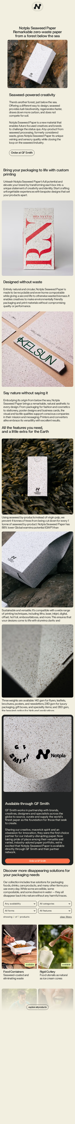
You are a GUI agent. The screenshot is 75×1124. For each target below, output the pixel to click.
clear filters (66, 917)
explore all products (37, 1007)
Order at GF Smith (22, 152)
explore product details (19, 943)
